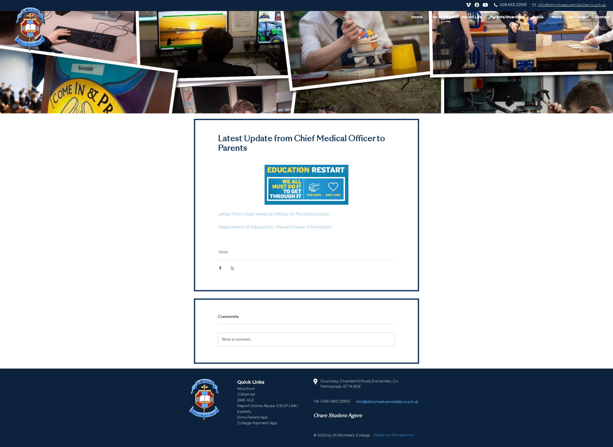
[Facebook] (477, 5)
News (223, 251)
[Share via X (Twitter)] (232, 268)
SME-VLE (245, 400)
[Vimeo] (468, 5)
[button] (441, 17)
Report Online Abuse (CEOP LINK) (267, 406)
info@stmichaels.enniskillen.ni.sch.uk (572, 5)
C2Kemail (246, 394)
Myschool (246, 389)
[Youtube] (485, 5)
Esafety (244, 412)
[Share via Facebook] (220, 268)
